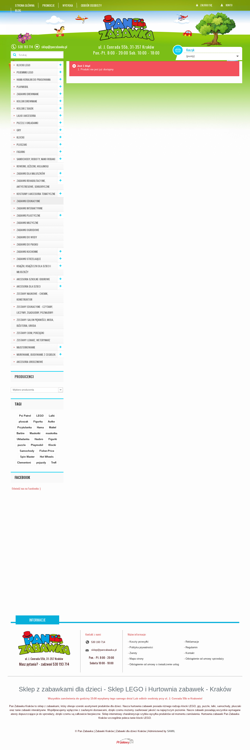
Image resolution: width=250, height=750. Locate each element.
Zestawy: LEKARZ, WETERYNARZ (33, 340)
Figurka (38, 421)
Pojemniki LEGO (25, 72)
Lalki (52, 415)
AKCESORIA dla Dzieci (28, 286)
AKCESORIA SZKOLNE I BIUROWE (33, 279)
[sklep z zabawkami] (44, 642)
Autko (51, 421)
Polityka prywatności (141, 647)
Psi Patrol (25, 415)
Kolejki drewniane (27, 101)
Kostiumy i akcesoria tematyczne (36, 194)
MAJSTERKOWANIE (26, 347)
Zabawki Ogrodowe (28, 230)
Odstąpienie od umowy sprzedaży (205, 658)
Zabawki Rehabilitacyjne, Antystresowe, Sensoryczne (33, 183)
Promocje (48, 5)
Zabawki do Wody (27, 237)
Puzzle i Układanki (27, 123)
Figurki (21, 152)
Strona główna (24, 5)
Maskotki (35, 433)
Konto (229, 5)
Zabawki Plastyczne (28, 215)
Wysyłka (67, 5)
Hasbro (39, 439)
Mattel (52, 427)
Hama (40, 427)
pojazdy (41, 462)
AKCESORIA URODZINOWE (30, 362)
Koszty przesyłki (138, 641)
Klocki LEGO (23, 65)
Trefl (53, 462)
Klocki (20, 137)
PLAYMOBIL (22, 87)
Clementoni (24, 462)
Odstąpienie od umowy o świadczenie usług (154, 664)
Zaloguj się (206, 5)
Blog (18, 10)
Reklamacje (192, 641)
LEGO (40, 415)
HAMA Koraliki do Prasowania (34, 79)
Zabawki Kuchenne (27, 251)
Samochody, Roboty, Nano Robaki (36, 159)
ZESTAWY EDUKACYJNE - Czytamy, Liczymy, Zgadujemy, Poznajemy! (35, 309)
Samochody (27, 450)
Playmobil (37, 445)
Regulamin (191, 647)
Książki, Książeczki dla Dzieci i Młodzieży (34, 269)
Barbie (20, 433)
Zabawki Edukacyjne (28, 201)
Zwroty (133, 653)
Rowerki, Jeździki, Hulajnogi (32, 166)
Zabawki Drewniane (28, 94)
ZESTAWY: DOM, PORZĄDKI (30, 333)
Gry (19, 130)
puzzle (22, 445)
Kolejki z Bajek (25, 108)
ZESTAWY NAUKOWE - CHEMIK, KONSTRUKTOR (32, 296)
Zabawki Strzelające (29, 259)
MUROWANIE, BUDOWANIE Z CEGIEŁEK (36, 354)
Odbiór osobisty (91, 5)
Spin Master (27, 456)
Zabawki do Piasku (27, 244)
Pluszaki (22, 144)
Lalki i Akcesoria (26, 115)
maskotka (51, 433)
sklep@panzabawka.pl (104, 649)
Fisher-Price (46, 450)
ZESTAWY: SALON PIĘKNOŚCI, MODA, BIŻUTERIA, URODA (35, 323)
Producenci (24, 376)
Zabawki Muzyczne (27, 223)
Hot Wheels (47, 456)
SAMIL (171, 731)
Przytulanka (24, 427)
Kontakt (190, 653)
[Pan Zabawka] (128, 28)
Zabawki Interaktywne (30, 208)
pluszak (23, 421)
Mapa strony (136, 658)
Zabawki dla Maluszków (31, 173)
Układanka (23, 439)
